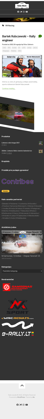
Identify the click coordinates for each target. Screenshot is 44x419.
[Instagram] (24, 12)
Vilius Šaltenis (28, 44)
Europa (14, 47)
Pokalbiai (13, 51)
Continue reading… (8, 89)
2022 (4, 47)
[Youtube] (27, 12)
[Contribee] (21, 12)
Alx (34, 397)
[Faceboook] (18, 12)
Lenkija (29, 47)
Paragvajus (6, 51)
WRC (19, 51)
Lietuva (35, 47)
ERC (9, 47)
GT (19, 47)
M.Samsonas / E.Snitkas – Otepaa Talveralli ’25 (21, 256)
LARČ (23, 47)
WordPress (21, 397)
